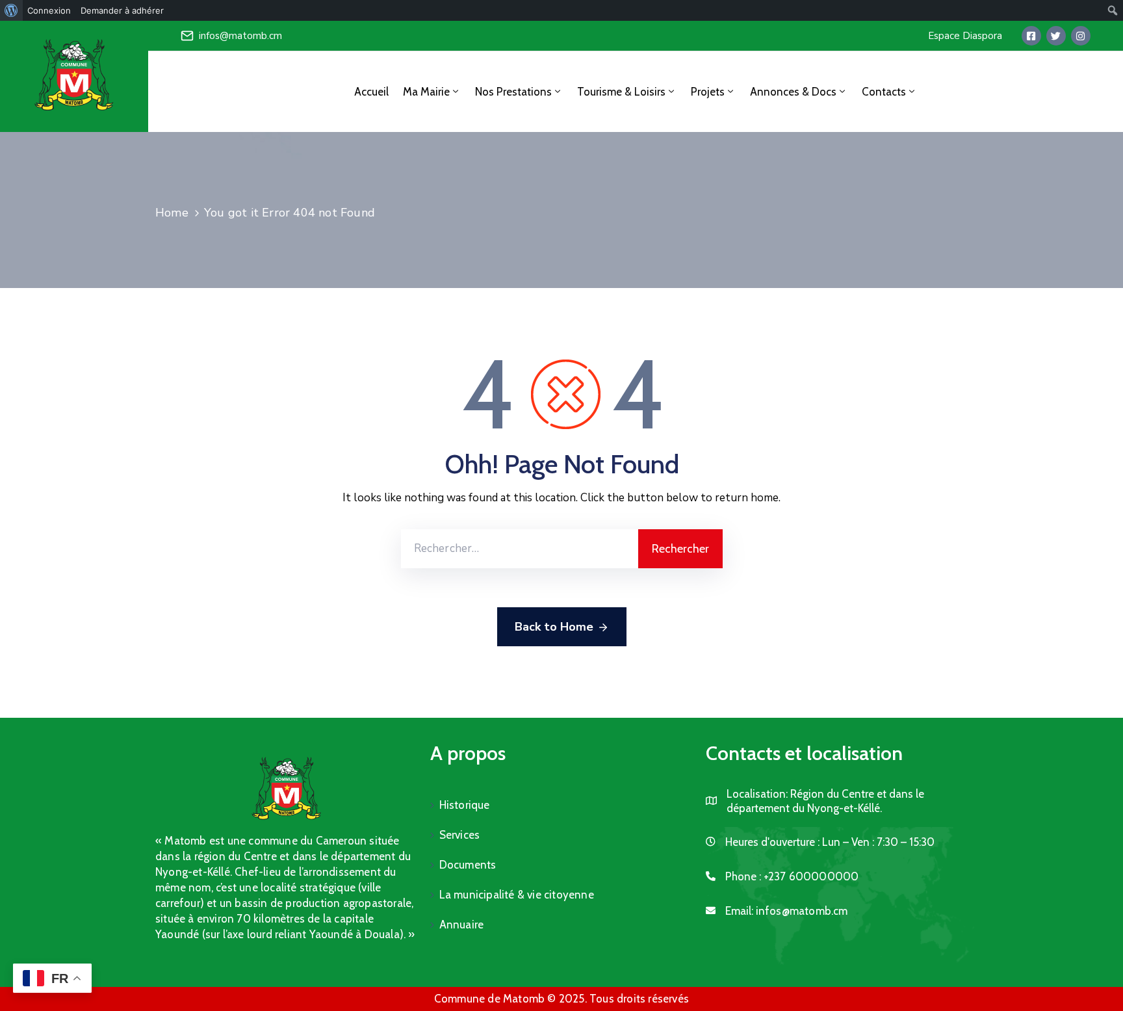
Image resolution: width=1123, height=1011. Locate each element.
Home (171, 212)
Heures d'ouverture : (772, 841)
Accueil (371, 91)
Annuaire (461, 924)
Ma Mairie (426, 91)
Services (459, 834)
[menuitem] (11, 10)
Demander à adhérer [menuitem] (122, 10)
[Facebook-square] (1031, 36)
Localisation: (757, 793)
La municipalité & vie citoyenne (516, 894)
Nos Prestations (513, 91)
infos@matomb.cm (240, 35)
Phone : (792, 876)
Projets (708, 91)
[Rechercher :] (519, 548)
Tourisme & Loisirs (621, 91)
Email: (786, 910)
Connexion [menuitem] (49, 10)
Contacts (884, 91)
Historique (464, 804)
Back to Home (554, 627)
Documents (468, 864)
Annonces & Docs (793, 91)
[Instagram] (1081, 36)
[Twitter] (1056, 36)
